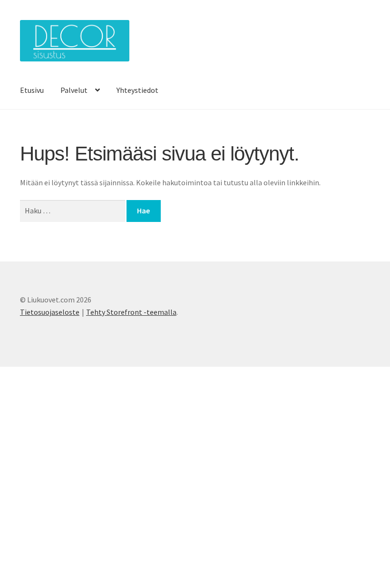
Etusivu (32, 90)
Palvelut (74, 90)
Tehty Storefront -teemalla (131, 312)
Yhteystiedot (137, 90)
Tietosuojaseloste (49, 312)
